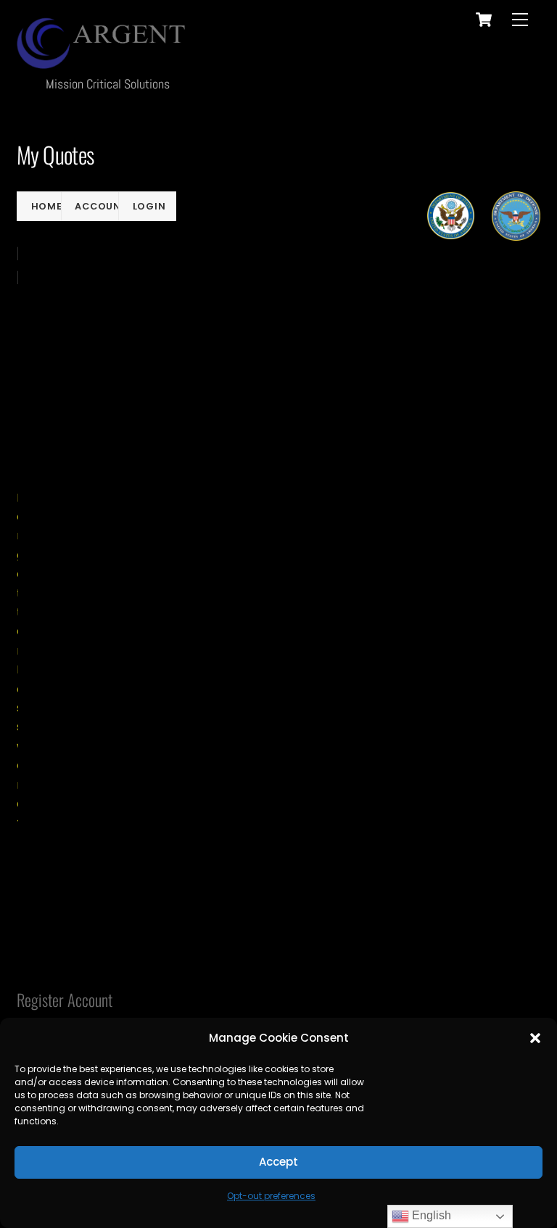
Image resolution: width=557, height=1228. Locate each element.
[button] (535, 1038)
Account (101, 206)
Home (46, 206)
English (430, 1215)
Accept (278, 1161)
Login (149, 206)
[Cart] (483, 19)
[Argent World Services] (104, 61)
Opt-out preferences (271, 1196)
